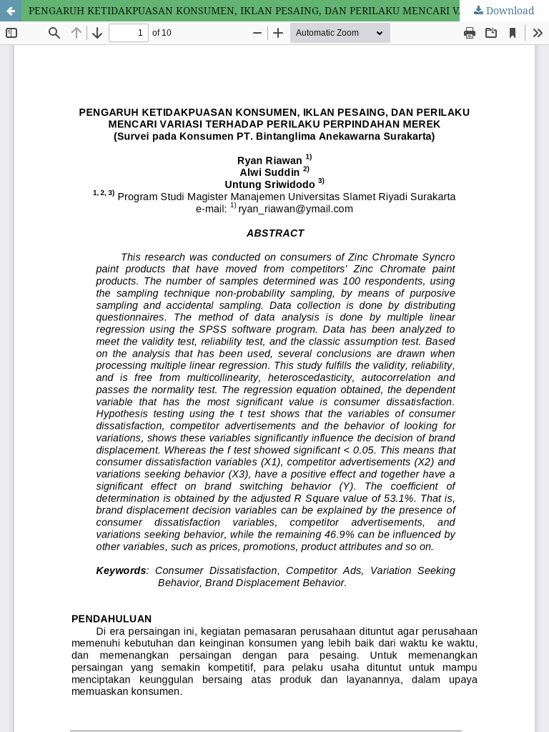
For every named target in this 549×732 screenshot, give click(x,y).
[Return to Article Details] (10, 10)
